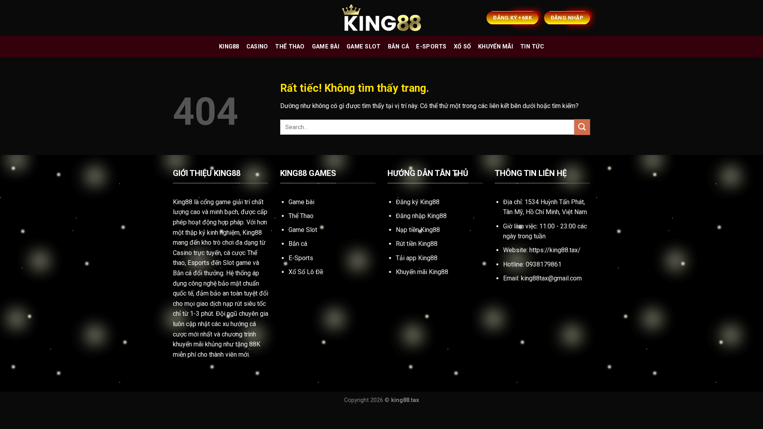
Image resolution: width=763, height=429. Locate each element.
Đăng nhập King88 (421, 216)
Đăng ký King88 (418, 202)
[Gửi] (582, 127)
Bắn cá (398, 46)
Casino (257, 46)
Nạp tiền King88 (418, 230)
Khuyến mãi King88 (422, 272)
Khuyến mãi (495, 46)
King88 (229, 46)
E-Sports (301, 258)
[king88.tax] (381, 18)
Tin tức (532, 46)
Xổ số (462, 46)
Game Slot (303, 230)
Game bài (325, 46)
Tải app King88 (417, 258)
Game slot (364, 46)
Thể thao (289, 46)
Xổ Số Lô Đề (306, 272)
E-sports (431, 46)
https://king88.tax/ (555, 250)
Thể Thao (301, 216)
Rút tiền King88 (417, 243)
